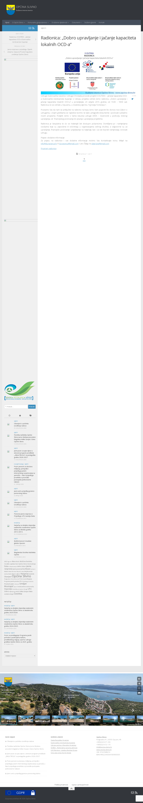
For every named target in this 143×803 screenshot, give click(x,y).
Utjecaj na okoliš (14, 591)
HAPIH (19, 566)
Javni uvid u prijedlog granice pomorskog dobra (24, 492)
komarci (33, 569)
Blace (14, 561)
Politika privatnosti (61, 785)
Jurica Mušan (25, 569)
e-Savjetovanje (13, 566)
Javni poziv (16, 569)
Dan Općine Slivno (21, 564)
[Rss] (33, 28)
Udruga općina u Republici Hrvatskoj (63, 745)
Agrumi (10, 561)
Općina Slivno (21, 576)
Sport (15, 586)
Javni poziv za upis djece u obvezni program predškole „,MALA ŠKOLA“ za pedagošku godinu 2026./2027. (24, 454)
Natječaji (17, 523)
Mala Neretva (12, 571)
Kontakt (101, 22)
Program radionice (48, 148)
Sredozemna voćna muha (25, 586)
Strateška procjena (17, 589)
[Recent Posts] (9, 415)
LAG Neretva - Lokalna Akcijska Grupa (64, 750)
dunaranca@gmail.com (68, 143)
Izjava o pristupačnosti (80, 785)
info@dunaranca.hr (49, 143)
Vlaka (30, 591)
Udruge (25, 589)
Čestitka (18, 593)
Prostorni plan (9, 584)
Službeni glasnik (90, 22)
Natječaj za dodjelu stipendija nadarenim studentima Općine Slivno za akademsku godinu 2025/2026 (18, 610)
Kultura (6, 571)
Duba (6, 566)
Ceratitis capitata (9, 564)
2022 (5, 561)
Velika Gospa (23, 591)
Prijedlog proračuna (27, 581)
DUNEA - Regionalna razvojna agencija (64, 748)
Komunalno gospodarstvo (37, 22)
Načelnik (31, 574)
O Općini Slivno (17, 22)
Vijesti (7, 22)
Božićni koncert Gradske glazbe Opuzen (22, 542)
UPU (30, 589)
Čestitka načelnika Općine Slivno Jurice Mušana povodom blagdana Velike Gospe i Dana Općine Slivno (25, 438)
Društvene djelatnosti (59, 22)
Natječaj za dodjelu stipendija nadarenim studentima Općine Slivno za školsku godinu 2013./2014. (25, 528)
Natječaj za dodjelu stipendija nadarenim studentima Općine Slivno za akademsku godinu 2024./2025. (18, 624)
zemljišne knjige (9, 594)
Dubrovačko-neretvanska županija (63, 743)
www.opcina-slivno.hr (104, 750)
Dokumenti (76, 22)
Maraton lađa (20, 571)
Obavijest (7, 576)
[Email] (30, 28)
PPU (21, 581)
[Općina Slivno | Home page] (21, 10)
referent (16, 584)
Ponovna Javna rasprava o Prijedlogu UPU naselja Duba (24, 515)
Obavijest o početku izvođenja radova (21, 424)
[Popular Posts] (20, 415)
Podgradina (7, 579)
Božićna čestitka (26, 561)
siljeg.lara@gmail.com (100, 143)
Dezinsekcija (32, 564)
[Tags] (30, 415)
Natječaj (24, 573)
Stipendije (8, 589)
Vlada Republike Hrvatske (60, 740)
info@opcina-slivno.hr (104, 747)
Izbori (23, 566)
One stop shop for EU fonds (61, 753)
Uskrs (6, 591)
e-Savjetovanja (19, 464)
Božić (17, 561)
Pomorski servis (15, 579)
